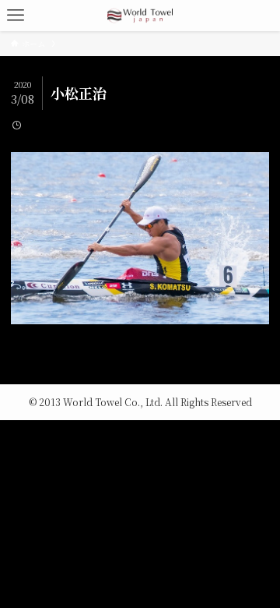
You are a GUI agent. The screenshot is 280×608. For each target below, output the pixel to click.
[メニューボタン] (15, 15)
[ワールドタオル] (139, 15)
